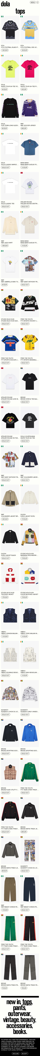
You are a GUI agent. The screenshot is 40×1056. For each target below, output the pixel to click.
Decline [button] (16, 1053)
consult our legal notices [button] (12, 1050)
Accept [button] (24, 1053)
